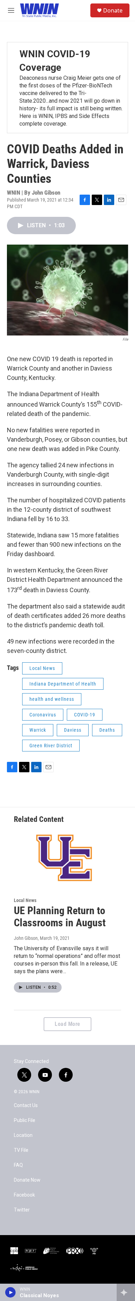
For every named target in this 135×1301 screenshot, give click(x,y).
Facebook (24, 1195)
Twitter (22, 1210)
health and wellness (51, 699)
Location (23, 1135)
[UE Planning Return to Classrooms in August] (64, 858)
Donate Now (27, 1180)
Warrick (37, 730)
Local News (42, 668)
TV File (21, 1150)
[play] (10, 1292)
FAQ (18, 1165)
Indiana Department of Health (62, 684)
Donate (113, 10)
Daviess (72, 730)
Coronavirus (42, 714)
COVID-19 (84, 714)
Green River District (50, 745)
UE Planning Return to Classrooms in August (60, 916)
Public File (24, 1120)
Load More (67, 1024)
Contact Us (26, 1105)
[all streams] (126, 1292)
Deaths (107, 730)
